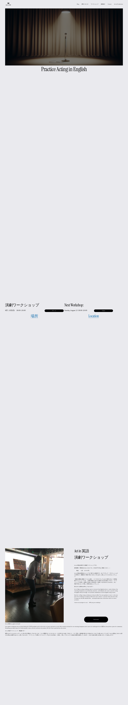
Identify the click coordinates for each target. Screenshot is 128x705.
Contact (110, 4)
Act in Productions (118, 4)
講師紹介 (103, 4)
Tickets (103, 310)
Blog (78, 4)
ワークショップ (94, 4)
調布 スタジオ (85, 4)
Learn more (96, 619)
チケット (54, 310)
